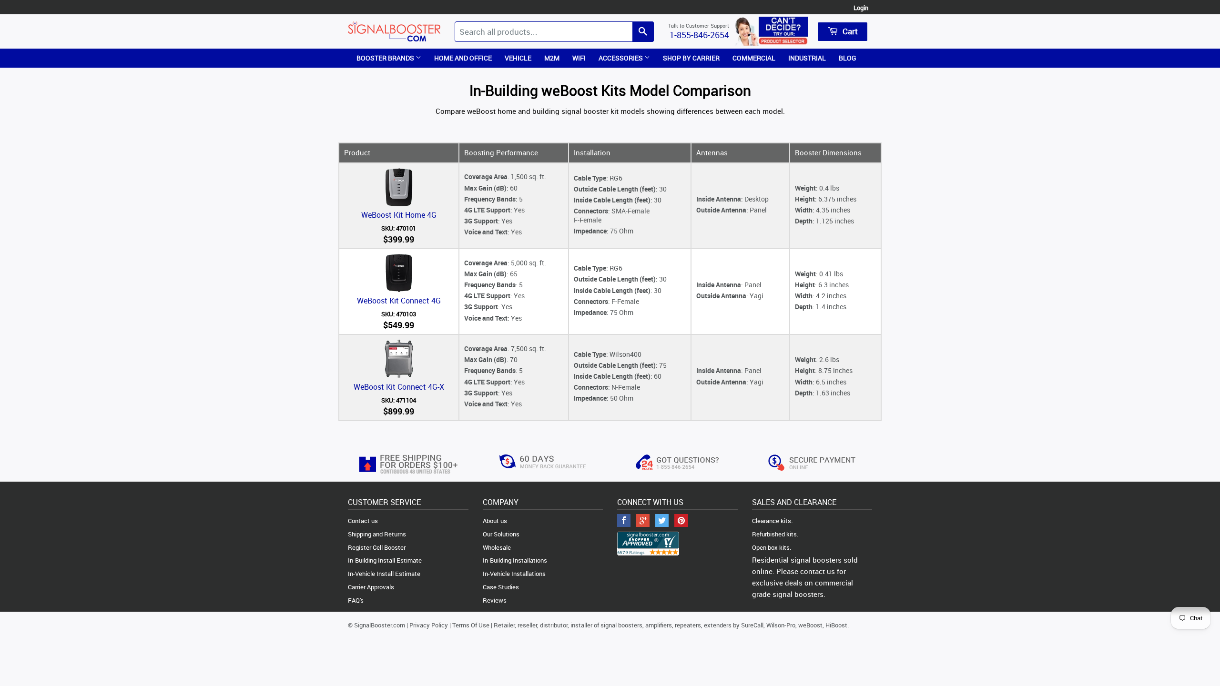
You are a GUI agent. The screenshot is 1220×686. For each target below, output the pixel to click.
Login (861, 8)
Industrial (807, 57)
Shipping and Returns (377, 534)
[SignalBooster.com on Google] (643, 521)
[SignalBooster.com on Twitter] (662, 521)
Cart (849, 31)
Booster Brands (386, 57)
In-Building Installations (515, 560)
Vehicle (518, 57)
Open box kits (771, 547)
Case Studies (501, 587)
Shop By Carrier (691, 57)
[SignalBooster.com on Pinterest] (681, 521)
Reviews (495, 600)
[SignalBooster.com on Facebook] (623, 521)
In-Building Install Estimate (385, 560)
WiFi (579, 57)
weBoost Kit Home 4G (399, 215)
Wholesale (497, 547)
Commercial (753, 57)
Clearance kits (771, 520)
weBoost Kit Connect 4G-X (399, 387)
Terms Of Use (470, 625)
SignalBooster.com (379, 625)
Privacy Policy (428, 625)
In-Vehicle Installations (514, 573)
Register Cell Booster (377, 547)
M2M (551, 57)
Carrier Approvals (371, 587)
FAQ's (356, 600)
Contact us (363, 520)
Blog (847, 57)
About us (495, 520)
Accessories (621, 57)
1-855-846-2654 (699, 34)
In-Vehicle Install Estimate (384, 573)
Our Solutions (501, 534)
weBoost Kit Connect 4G (399, 300)
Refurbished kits (774, 534)
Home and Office (463, 57)
